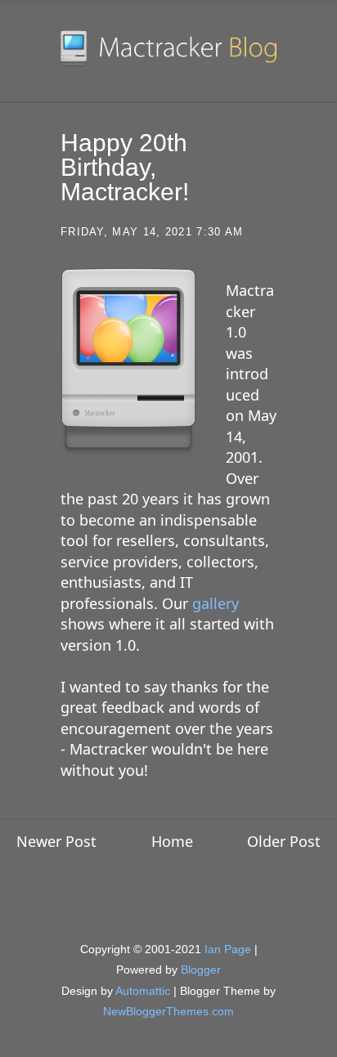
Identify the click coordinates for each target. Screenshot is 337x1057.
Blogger (201, 969)
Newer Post (56, 841)
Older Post (284, 841)
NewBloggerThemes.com (168, 1011)
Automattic (142, 990)
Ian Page (227, 949)
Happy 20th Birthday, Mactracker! (125, 167)
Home (172, 841)
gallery (215, 603)
